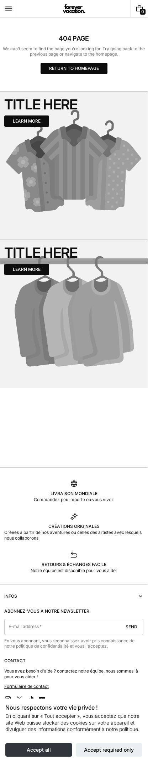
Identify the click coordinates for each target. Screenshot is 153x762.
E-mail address (24, 626)
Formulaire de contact (26, 686)
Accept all (39, 750)
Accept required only (109, 750)
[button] (8, 8)
